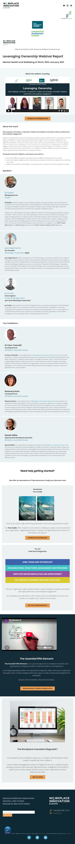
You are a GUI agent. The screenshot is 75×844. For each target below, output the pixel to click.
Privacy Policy (68, 833)
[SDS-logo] (37, 22)
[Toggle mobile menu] (71, 6)
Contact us (56, 813)
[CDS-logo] (37, 31)
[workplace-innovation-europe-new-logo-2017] (9, 41)
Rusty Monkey (42, 833)
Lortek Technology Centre (15, 298)
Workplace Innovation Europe (16, 350)
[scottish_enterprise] (66, 12)
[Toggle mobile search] (68, 6)
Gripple (7, 197)
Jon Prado (9, 293)
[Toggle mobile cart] (64, 6)
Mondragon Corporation (14, 253)
